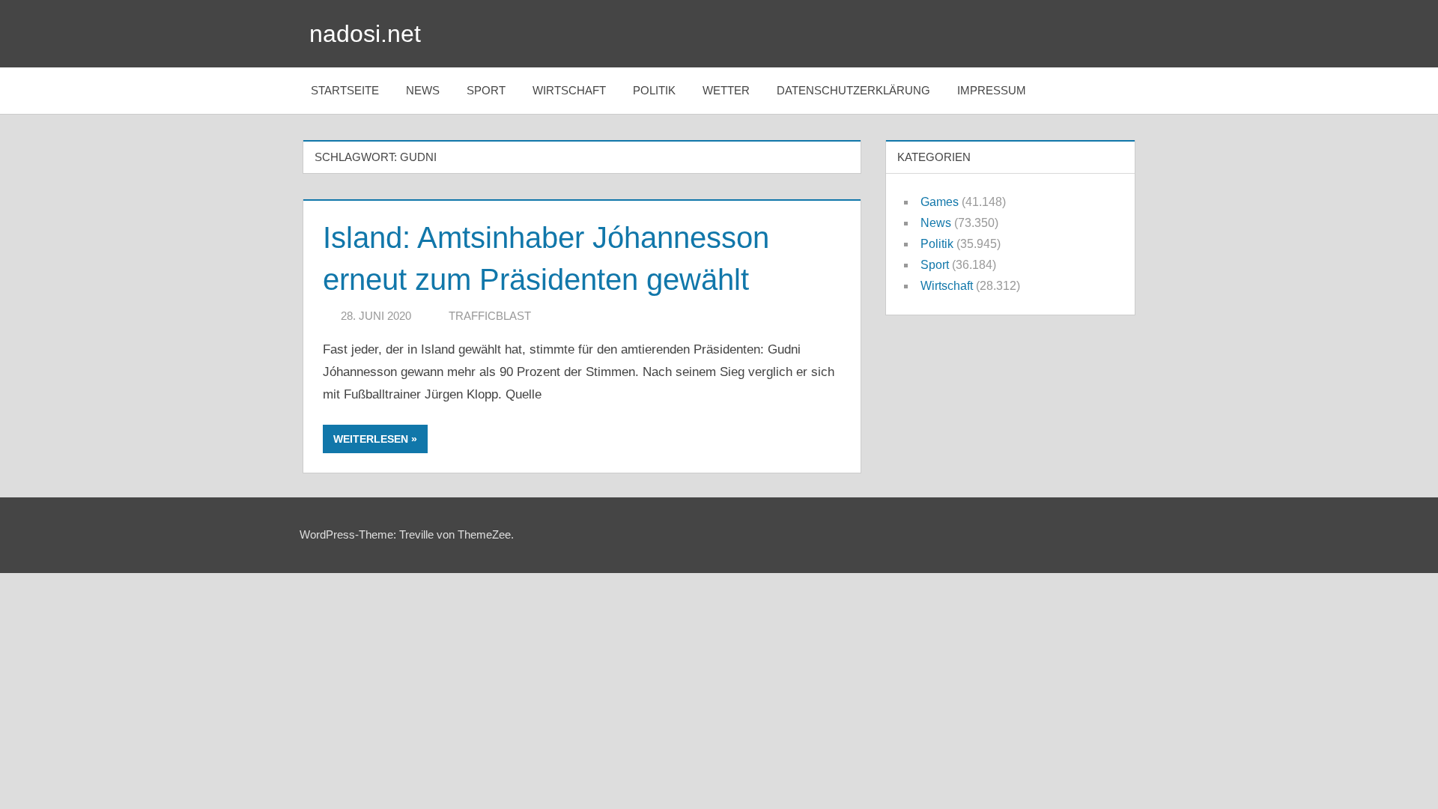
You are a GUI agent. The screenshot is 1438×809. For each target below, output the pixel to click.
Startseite (345, 90)
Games (939, 202)
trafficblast (490, 315)
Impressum (991, 90)
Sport (486, 90)
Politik (654, 90)
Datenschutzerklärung (853, 90)
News (423, 90)
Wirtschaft (569, 90)
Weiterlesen (370, 439)
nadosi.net (365, 33)
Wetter (726, 90)
